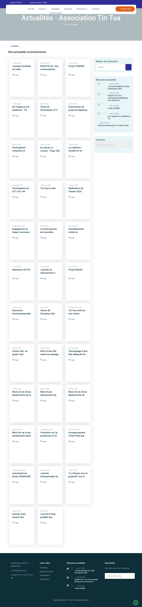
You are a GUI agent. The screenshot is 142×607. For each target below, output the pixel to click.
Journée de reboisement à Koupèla (47, 272)
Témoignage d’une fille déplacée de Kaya (77, 354)
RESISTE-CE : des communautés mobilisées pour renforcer (118, 98)
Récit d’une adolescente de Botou (48, 395)
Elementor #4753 (21, 269)
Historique (44, 568)
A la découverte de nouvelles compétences (48, 232)
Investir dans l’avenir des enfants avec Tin (20, 517)
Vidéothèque (45, 579)
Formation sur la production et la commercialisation (50, 435)
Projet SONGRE (76, 66)
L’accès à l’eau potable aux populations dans (49, 517)
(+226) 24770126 (16, 3)
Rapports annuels (46, 572)
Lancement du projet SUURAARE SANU (21, 476)
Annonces (68, 9)
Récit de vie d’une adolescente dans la (21, 435)
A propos (42, 9)
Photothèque (45, 575)
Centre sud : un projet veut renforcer (20, 354)
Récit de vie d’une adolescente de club (77, 395)
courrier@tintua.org (18, 570)
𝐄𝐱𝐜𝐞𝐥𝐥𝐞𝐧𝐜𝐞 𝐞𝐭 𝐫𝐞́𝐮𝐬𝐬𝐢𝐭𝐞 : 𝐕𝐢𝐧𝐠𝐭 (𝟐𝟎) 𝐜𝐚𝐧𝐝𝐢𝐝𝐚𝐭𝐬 (50, 150)
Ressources (81, 9)
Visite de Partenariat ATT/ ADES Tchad (49, 110)
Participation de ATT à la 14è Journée (20, 191)
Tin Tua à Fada (48, 188)
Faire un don (126, 9)
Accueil (31, 9)
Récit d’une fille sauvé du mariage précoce (49, 354)
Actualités (55, 9)
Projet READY (75, 269)
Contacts (95, 9)
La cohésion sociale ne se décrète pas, (75, 150)
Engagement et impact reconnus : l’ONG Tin (21, 232)
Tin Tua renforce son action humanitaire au (76, 313)
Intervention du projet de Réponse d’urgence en (77, 110)
